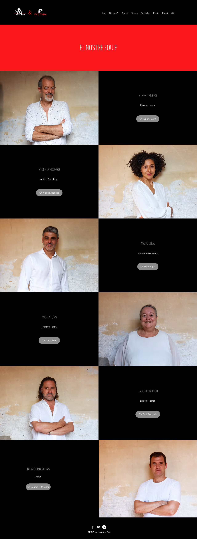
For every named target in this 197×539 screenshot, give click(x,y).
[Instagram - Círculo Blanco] (104, 527)
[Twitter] (98, 527)
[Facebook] (93, 527)
